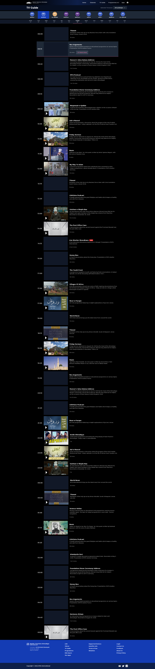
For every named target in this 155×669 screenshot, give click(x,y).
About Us (120, 650)
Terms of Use (93, 648)
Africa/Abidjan (119, 8)
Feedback (120, 648)
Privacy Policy (121, 653)
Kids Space (68, 653)
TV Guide (68, 648)
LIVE (66, 644)
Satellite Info (93, 646)
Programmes (69, 650)
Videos (67, 646)
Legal (118, 644)
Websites (92, 650)
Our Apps (68, 655)
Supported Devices (95, 644)
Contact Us (120, 646)
